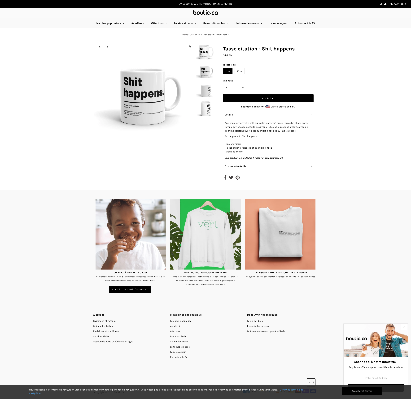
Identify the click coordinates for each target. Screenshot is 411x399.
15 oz (239, 71)
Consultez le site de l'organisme (129, 289)
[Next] (107, 46)
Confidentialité (101, 336)
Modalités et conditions (106, 331)
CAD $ (311, 382)
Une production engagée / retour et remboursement (254, 157)
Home (185, 34)
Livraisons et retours (104, 320)
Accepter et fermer (362, 391)
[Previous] (99, 46)
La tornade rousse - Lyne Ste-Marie (266, 331)
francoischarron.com (258, 326)
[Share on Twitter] (231, 178)
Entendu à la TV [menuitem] (305, 23)
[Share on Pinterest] (238, 178)
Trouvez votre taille (235, 166)
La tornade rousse (247, 23)
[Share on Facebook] (225, 178)
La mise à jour (178, 351)
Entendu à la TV (178, 357)
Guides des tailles (103, 326)
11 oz (228, 71)
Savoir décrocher (214, 23)
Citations (157, 23)
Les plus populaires (108, 23)
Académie (175, 326)
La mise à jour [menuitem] (279, 23)
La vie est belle (183, 23)
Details (229, 114)
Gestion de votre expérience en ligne (113, 341)
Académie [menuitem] (137, 23)
